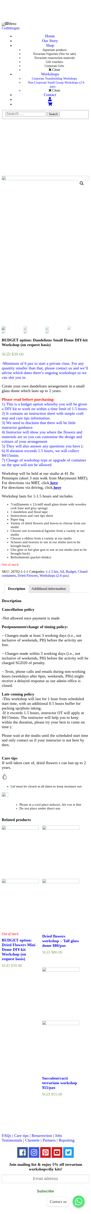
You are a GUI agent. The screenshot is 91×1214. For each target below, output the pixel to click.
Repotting (66, 1140)
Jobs (58, 1135)
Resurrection (42, 1135)
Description (16, 589)
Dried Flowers (28, 575)
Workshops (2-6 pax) (54, 575)
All (62, 571)
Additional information (48, 589)
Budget (71, 571)
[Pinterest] (45, 1152)
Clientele (32, 1140)
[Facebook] (22, 1152)
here (54, 483)
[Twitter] (68, 1152)
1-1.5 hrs (52, 571)
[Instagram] (34, 1152)
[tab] (16, 589)
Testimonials (12, 1140)
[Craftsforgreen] (10, 22)
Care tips (21, 1135)
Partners (49, 1140)
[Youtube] (57, 1152)
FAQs (6, 1135)
